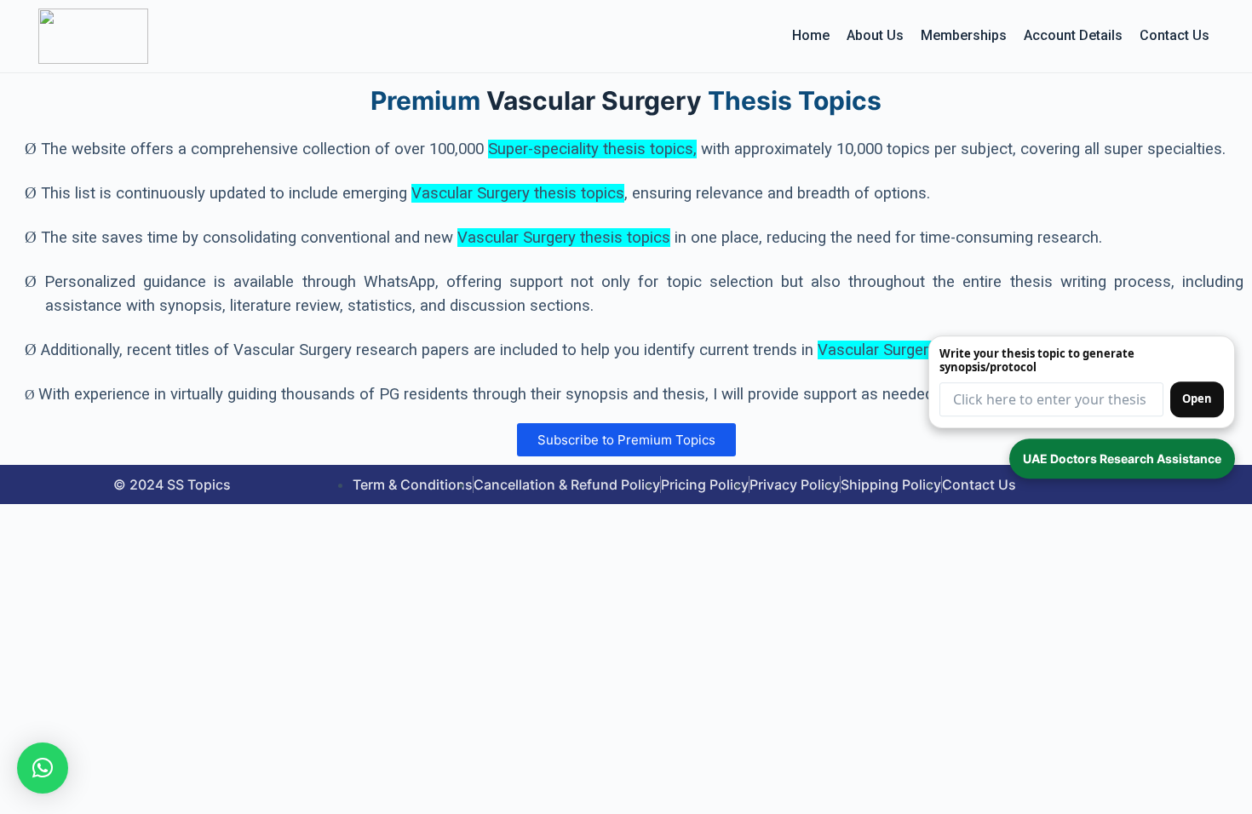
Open (1197, 398)
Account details (1073, 35)
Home (811, 35)
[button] (42, 768)
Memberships (964, 35)
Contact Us (1174, 35)
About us (875, 35)
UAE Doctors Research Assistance (1122, 458)
